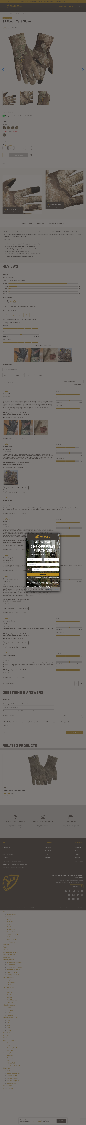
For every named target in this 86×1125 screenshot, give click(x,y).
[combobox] (29, 569)
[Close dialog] (58, 535)
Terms (56, 589)
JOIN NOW (43, 574)
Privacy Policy (49, 589)
